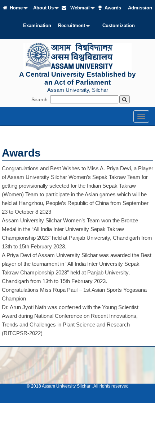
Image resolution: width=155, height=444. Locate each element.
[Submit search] (124, 99)
